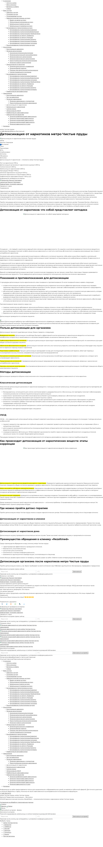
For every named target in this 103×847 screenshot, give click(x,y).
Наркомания (7, 93)
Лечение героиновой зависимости (22, 118)
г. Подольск (7, 832)
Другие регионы (9, 836)
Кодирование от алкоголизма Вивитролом (24, 32)
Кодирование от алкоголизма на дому (19, 28)
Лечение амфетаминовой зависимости (23, 116)
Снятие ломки (11, 109)
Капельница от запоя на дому (20, 24)
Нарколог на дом (12, 12)
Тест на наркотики (12, 97)
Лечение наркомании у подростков (22, 101)
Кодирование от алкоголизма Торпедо (23, 39)
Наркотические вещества (15, 114)
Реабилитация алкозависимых (17, 91)
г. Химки (6, 834)
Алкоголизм (7, 47)
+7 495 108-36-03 (5, 131)
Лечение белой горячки (18, 68)
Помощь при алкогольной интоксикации (24, 70)
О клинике (7, 1)
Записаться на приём (80, 653)
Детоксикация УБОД (13, 111)
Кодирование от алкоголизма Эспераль (23, 41)
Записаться (77, 571)
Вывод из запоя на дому (18, 20)
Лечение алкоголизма (14, 51)
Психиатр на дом (12, 14)
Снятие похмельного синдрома (20, 72)
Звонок (3, 806)
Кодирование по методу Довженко (22, 35)
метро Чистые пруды (10, 823)
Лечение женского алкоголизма (21, 57)
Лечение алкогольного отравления (22, 66)
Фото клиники (11, 5)
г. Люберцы (7, 826)
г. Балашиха (7, 824)
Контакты (6, 126)
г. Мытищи (6, 830)
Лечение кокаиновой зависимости (22, 120)
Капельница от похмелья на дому (21, 26)
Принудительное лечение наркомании (23, 103)
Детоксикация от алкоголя (15, 64)
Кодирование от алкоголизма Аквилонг (23, 30)
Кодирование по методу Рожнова (21, 37)
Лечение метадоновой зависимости (22, 122)
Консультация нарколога (14, 49)
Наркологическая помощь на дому (18, 18)
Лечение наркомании (14, 99)
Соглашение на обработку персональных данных (16, 802)
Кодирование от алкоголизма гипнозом (23, 43)
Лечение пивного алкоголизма (20, 62)
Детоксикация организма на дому (21, 22)
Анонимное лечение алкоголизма (21, 53)
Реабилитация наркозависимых (17, 112)
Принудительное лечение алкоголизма (23, 60)
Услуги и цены (11, 3)
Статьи (8, 8)
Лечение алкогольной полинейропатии (23, 55)
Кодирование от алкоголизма (16, 74)
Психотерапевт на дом (14, 16)
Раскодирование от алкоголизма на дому (20, 45)
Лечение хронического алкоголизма (22, 58)
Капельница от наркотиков (15, 107)
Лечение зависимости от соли (20, 124)
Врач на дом (7, 10)
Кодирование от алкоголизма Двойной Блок (25, 33)
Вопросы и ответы (12, 6)
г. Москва (6, 828)
